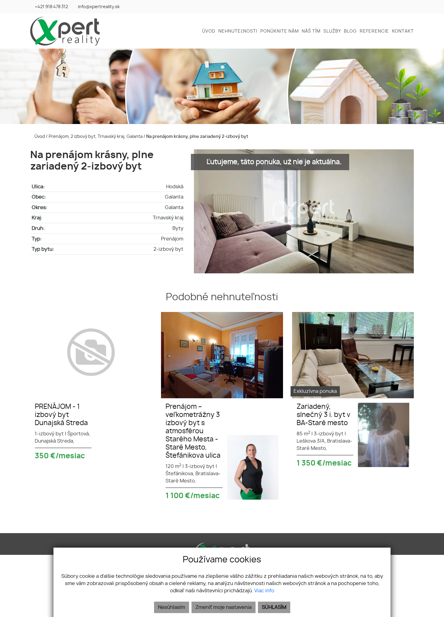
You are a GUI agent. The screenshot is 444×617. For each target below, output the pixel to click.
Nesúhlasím (171, 607)
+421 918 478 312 (51, 7)
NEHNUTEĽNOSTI (237, 31)
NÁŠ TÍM (311, 31)
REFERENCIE (374, 31)
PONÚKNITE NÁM (279, 31)
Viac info (264, 590)
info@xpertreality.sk (99, 7)
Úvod (39, 136)
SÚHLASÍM (274, 607)
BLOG (350, 31)
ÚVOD (208, 31)
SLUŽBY (332, 31)
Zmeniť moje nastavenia (223, 607)
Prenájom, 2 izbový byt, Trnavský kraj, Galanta (96, 136)
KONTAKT (403, 31)
